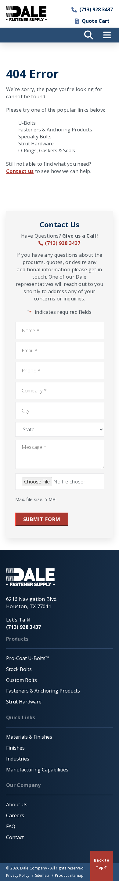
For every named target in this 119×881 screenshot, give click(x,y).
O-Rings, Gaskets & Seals (46, 150)
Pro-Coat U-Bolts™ (27, 658)
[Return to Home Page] (26, 13)
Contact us (20, 171)
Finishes (15, 747)
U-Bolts (27, 123)
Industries (17, 758)
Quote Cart (96, 21)
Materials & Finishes (29, 737)
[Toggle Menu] (107, 35)
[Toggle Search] (88, 35)
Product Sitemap (69, 875)
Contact (15, 837)
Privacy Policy (17, 875)
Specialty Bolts (35, 136)
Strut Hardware (36, 143)
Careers (15, 815)
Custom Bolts (21, 680)
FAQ (10, 826)
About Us (16, 804)
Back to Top (101, 864)
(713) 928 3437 (96, 9)
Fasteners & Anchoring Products (55, 129)
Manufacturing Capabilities (37, 769)
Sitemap (42, 875)
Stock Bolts (19, 669)
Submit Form (42, 519)
